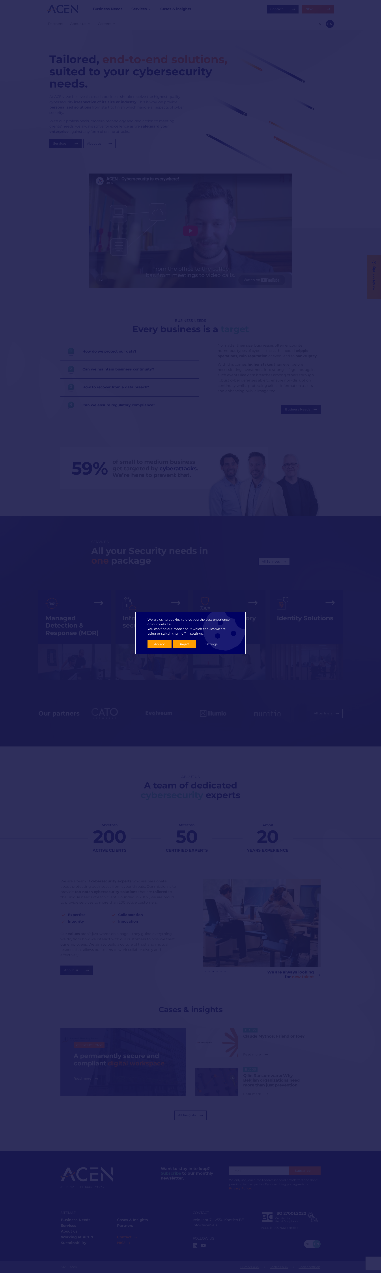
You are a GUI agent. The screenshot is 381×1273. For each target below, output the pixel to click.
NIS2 (121, 1243)
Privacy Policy (249, 1267)
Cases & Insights (132, 1220)
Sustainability (73, 1243)
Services (68, 1225)
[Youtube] (203, 1245)
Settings (211, 644)
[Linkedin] (195, 1245)
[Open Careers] (114, 24)
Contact (124, 1237)
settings (196, 634)
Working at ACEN (77, 1237)
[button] (205, 971)
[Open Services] (149, 9)
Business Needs (75, 1220)
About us (69, 1231)
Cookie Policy (279, 1267)
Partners (125, 1225)
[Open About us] (89, 24)
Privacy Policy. (240, 1188)
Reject (185, 644)
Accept (159, 644)
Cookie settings (309, 1267)
